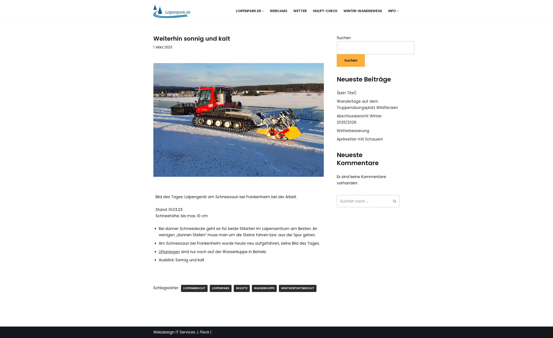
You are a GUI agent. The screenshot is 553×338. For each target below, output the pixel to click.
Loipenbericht (194, 288)
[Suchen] (395, 201)
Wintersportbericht (297, 288)
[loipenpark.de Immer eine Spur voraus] (171, 11)
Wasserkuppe (264, 288)
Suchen (344, 37)
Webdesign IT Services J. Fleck (181, 332)
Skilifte (242, 288)
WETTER (300, 11)
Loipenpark (220, 288)
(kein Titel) (346, 93)
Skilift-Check (325, 11)
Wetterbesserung (353, 130)
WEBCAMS (278, 11)
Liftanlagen (169, 251)
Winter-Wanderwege (362, 11)
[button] (263, 11)
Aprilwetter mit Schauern (360, 139)
